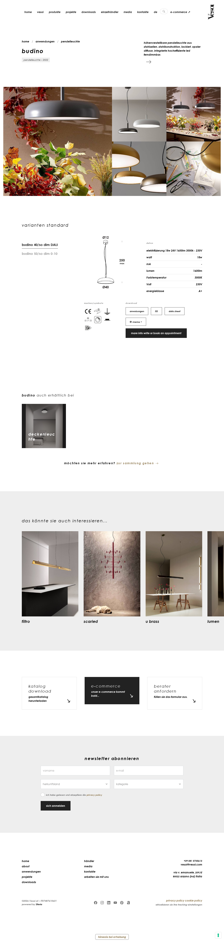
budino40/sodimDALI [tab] (40, 245)
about (26, 866)
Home (25, 861)
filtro (26, 621)
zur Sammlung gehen (135, 463)
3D (156, 311)
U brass (152, 621)
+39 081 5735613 (193, 860)
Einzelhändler (109, 12)
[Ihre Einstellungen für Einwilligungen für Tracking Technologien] (218, 935)
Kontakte (143, 12)
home (28, 12)
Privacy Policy (94, 794)
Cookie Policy (193, 900)
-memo (135, 321)
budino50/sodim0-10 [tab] (39, 253)
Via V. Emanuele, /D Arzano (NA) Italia (187, 874)
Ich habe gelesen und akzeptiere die (74, 794)
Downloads (88, 12)
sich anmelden (55, 805)
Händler (89, 861)
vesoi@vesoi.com (191, 864)
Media (128, 12)
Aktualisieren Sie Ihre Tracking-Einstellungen (179, 904)
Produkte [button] (55, 12)
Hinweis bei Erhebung (112, 937)
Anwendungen (31, 871)
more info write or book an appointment (156, 333)
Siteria (39, 904)
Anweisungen (137, 311)
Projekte (71, 12)
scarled (91, 621)
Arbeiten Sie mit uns (96, 876)
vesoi (40, 12)
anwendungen (45, 41)
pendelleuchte (70, 41)
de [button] (155, 12)
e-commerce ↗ (180, 12)
